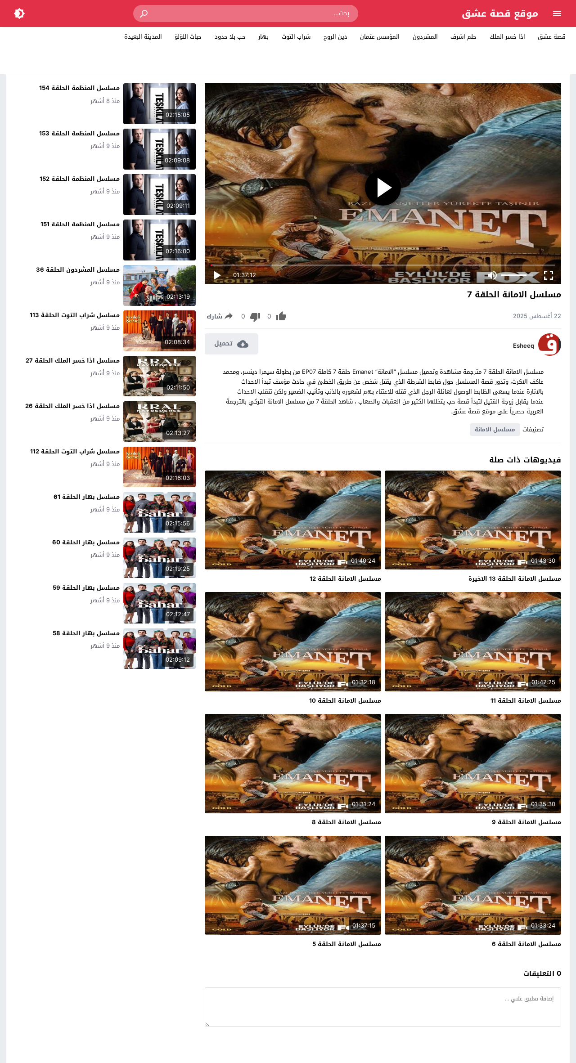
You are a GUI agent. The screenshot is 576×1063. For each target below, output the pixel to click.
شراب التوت (296, 36)
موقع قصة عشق (500, 13)
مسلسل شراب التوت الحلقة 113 (75, 315)
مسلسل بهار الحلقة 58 (86, 633)
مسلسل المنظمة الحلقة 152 (80, 178)
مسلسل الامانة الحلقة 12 (345, 578)
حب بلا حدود (230, 36)
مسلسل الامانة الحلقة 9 (526, 822)
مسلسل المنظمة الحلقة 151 (80, 224)
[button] (144, 13)
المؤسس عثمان (380, 36)
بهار (263, 36)
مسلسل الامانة (495, 430)
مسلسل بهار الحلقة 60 (86, 542)
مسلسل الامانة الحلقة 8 (346, 822)
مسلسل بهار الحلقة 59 (86, 587)
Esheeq (523, 345)
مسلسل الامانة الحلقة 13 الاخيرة (514, 578)
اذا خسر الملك (507, 36)
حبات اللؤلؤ (188, 36)
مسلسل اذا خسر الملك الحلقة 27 (73, 360)
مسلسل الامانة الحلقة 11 (525, 700)
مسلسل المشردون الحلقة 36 (78, 269)
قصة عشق (552, 36)
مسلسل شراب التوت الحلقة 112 (75, 451)
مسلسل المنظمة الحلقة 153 (79, 133)
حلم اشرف (463, 36)
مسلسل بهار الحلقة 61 (87, 496)
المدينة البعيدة (143, 36)
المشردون (425, 36)
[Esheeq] (549, 353)
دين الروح (335, 36)
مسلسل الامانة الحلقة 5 (346, 944)
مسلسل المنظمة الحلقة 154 (79, 88)
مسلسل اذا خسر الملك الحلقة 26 (72, 406)
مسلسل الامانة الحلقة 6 (526, 944)
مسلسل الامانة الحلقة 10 (345, 700)
